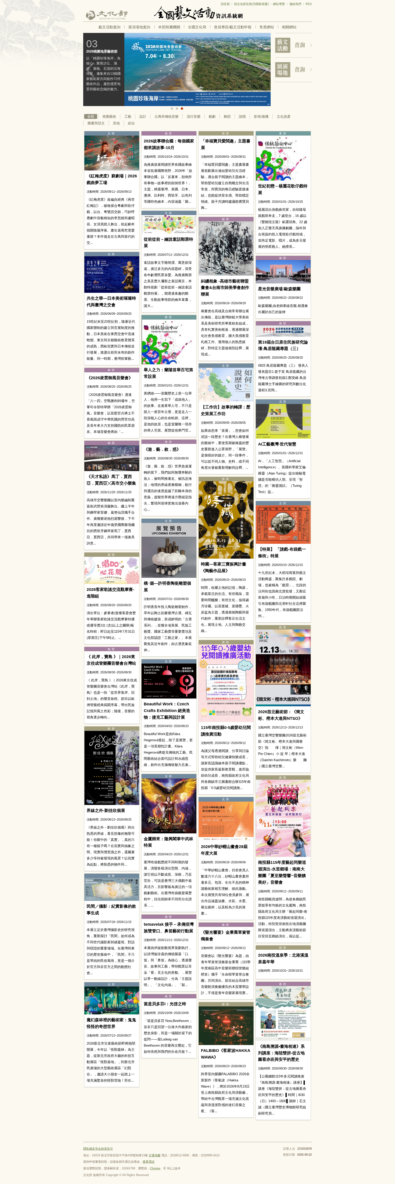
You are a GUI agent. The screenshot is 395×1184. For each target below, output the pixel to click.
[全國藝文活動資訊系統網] (197, 12)
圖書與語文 (96, 123)
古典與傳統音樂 (167, 116)
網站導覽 (279, 4)
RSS (309, 4)
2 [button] (177, 108)
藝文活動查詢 (109, 27)
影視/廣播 (261, 116)
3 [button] (182, 108)
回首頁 (225, 4)
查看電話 (149, 1161)
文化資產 (284, 116)
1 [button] (172, 108)
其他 (116, 123)
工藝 (127, 116)
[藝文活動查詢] (293, 45)
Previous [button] (90, 70)
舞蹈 (227, 116)
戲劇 (212, 116)
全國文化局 (197, 27)
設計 (142, 116)
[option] (177, 69)
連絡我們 (295, 4)
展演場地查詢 (139, 27)
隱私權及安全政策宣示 (98, 1148)
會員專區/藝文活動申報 (232, 27)
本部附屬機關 (169, 27)
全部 (90, 116)
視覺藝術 (109, 116)
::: (84, 2)
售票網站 (266, 27)
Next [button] (264, 70)
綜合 (131, 123)
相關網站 (289, 27)
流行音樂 (193, 116)
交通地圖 (154, 1155)
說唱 (242, 116)
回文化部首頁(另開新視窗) (251, 4)
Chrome (155, 1168)
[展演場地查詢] (293, 69)
